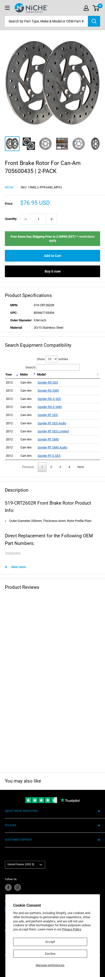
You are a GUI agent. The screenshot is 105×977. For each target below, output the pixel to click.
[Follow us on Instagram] (17, 887)
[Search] (94, 21)
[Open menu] (7, 8)
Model (41, 374)
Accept (50, 942)
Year (8, 374)
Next (80, 467)
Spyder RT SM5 (48, 439)
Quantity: (11, 219)
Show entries (52, 359)
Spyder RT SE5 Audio (52, 423)
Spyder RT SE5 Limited (53, 431)
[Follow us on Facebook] (8, 887)
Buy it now (53, 271)
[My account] (86, 8)
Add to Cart (52, 256)
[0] (96, 8)
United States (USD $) (21, 864)
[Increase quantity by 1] (51, 219)
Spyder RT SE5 (48, 415)
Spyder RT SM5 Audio (52, 447)
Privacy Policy (71, 929)
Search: (30, 367)
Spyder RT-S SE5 (49, 456)
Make (24, 374)
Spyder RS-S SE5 (49, 399)
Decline (50, 954)
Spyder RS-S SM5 (50, 407)
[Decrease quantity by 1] (26, 219)
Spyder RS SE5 (48, 382)
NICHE (9, 187)
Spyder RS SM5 (48, 390)
